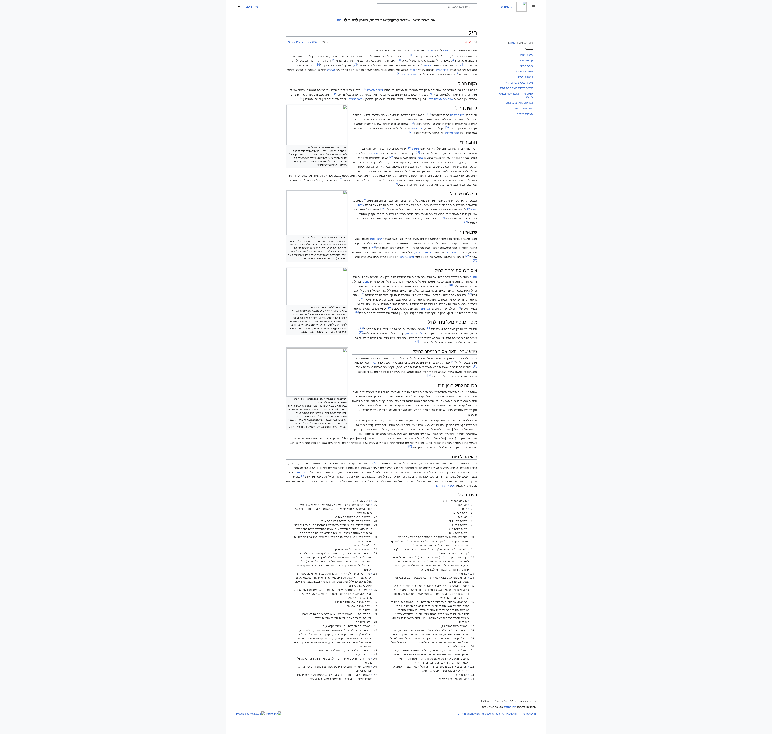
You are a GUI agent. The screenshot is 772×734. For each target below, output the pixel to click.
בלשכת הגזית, (422, 252)
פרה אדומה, (406, 256)
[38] (429, 328)
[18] (410, 147)
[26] (443, 217)
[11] (430, 93)
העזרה (331, 69)
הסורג (446, 50)
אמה (420, 157)
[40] (361, 332)
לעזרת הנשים (375, 90)
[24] (469, 208)
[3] (399, 59)
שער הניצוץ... (354, 99)
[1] (410, 55)
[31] (451, 285)
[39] (362, 328)
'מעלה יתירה (457, 115)
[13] (301, 98)
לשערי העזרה (447, 485)
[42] (453, 361)
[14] (429, 114)
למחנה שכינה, (413, 333)
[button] (533, 6)
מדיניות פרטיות (528, 713)
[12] (336, 93)
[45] (410, 446)
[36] (390, 307)
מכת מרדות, (451, 132)
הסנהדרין (450, 252)
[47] (437, 485)
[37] (357, 312)
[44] (429, 375)
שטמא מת (417, 128)
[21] (341, 179)
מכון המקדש (510, 707)
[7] (318, 64)
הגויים (473, 277)
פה (339, 20)
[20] (391, 156)
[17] (411, 131)
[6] (355, 64)
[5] (461, 64)
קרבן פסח (376, 238)
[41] (417, 341)
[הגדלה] (288, 147)
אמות (415, 148)
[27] (466, 222)
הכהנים (425, 308)
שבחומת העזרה (443, 99)
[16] (447, 127)
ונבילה (373, 362)
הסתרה (513, 42)
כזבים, (365, 281)
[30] (475, 260)
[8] (458, 73)
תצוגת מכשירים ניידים (469, 713)
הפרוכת (375, 153)
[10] (365, 89)
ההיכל (377, 463)
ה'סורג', (413, 69)
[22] (396, 183)
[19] (418, 152)
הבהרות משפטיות (491, 713)
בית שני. (300, 472)
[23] (365, 199)
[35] (459, 307)
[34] (362, 298)
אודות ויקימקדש (510, 713)
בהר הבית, (441, 69)
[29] (467, 255)
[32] (470, 294)
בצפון (430, 99)
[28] (374, 246)
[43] (475, 366)
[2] (453, 59)
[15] (412, 123)
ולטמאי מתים (407, 74)
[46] (303, 475)
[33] (363, 294)
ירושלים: (428, 65)
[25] (382, 208)
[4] (333, 59)
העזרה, (429, 50)
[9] (398, 73)
